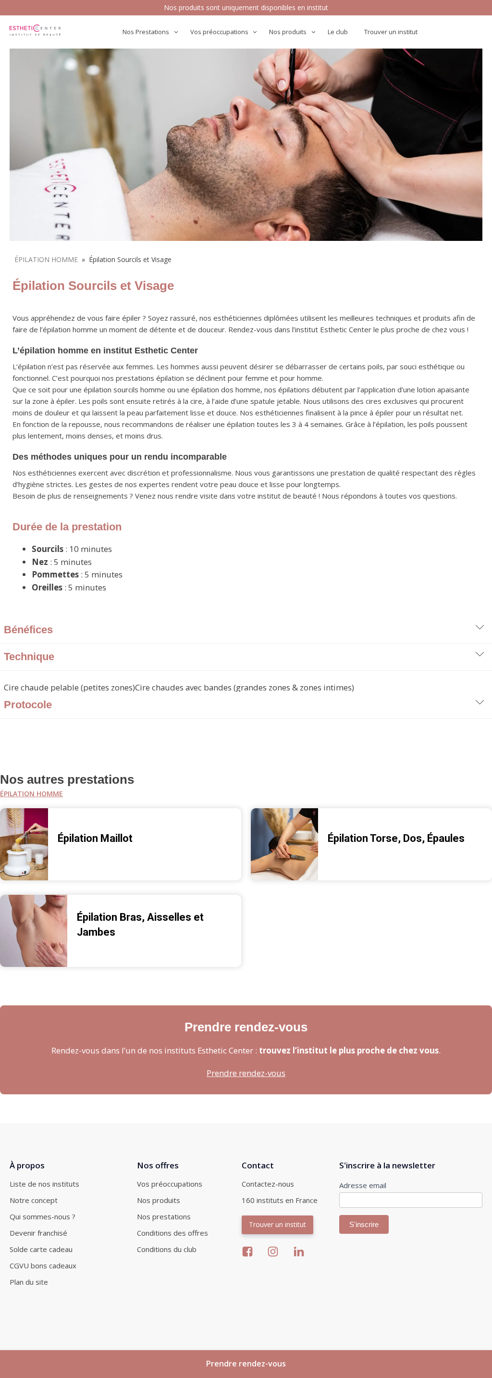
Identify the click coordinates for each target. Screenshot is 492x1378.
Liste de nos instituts (44, 1184)
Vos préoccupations (169, 1184)
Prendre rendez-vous (246, 1072)
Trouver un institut (391, 31)
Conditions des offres (172, 1233)
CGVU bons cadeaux (43, 1265)
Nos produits (158, 1200)
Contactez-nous (268, 1184)
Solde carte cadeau (41, 1249)
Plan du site (29, 1282)
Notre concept (34, 1200)
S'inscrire (364, 1224)
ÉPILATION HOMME (46, 259)
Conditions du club (167, 1249)
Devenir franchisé (38, 1233)
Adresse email (362, 1185)
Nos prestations (164, 1216)
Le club (338, 31)
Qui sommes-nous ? (42, 1216)
